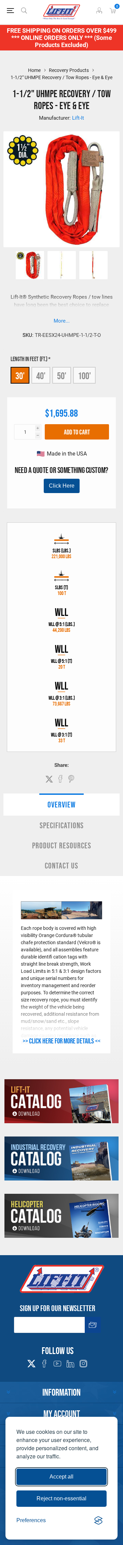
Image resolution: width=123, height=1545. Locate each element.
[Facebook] (44, 1363)
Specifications (62, 825)
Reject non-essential (61, 1498)
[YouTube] (57, 1363)
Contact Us (61, 865)
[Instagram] (83, 1363)
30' (20, 375)
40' (40, 375)
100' (84, 375)
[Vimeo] (70, 1363)
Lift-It (78, 118)
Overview (61, 804)
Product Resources (61, 845)
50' (61, 375)
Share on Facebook (60, 779)
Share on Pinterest (71, 779)
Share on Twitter (49, 779)
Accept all (61, 1477)
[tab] (61, 804)
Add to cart (77, 432)
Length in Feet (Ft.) (29, 359)
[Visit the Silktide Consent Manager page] (98, 1520)
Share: (61, 765)
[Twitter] (31, 1361)
